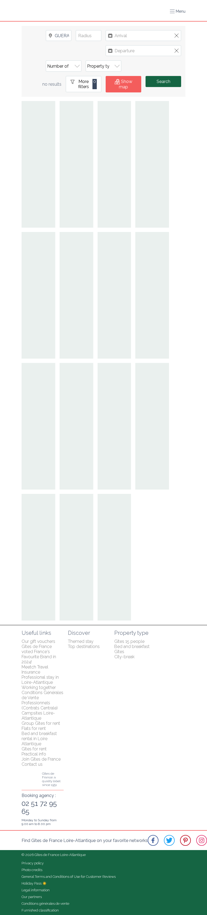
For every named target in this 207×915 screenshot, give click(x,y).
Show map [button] (125, 84)
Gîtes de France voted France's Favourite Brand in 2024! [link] (39, 654)
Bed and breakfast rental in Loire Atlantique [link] (40, 738)
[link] (153, 840)
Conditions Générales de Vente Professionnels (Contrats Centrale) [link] (43, 700)
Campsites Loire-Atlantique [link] (38, 715)
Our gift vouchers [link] (38, 641)
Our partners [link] (32, 897)
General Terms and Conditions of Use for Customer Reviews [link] (69, 877)
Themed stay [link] (81, 641)
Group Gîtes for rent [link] (41, 723)
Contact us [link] (32, 764)
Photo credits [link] (32, 870)
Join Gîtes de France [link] (41, 759)
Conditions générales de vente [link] (45, 904)
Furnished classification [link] (40, 910)
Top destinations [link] (84, 646)
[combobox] (58, 35)
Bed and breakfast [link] (132, 646)
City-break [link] (124, 656)
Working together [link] (39, 687)
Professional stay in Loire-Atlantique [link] (41, 680)
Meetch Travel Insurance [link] (35, 669)
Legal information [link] (36, 890)
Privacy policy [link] (33, 863)
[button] (177, 11)
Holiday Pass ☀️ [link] (34, 883)
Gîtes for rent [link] (34, 748)
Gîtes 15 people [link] (129, 641)
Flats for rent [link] (34, 728)
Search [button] (163, 81)
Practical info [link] (34, 754)
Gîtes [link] (119, 651)
